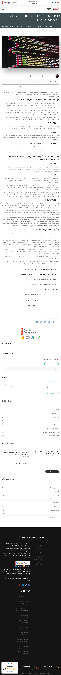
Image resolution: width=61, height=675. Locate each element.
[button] (56, 82)
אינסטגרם (56, 491)
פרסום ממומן (55, 510)
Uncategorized (54, 488)
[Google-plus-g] (58, 2)
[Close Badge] (17, 663)
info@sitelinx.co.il (27, 667)
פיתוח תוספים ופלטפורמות (51, 428)
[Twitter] (54, 2)
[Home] (50, 9)
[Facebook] (52, 2)
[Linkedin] (56, 2)
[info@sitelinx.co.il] (38, 668)
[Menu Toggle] (3, 9)
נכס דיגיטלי (55, 424)
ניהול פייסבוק (55, 421)
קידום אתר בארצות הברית (51, 432)
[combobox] (30, 369)
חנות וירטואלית (54, 413)
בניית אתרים (37, 26)
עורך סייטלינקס (49, 76)
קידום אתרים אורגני (53, 436)
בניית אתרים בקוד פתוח (52, 317)
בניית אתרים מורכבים (22, 463)
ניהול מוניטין (55, 417)
